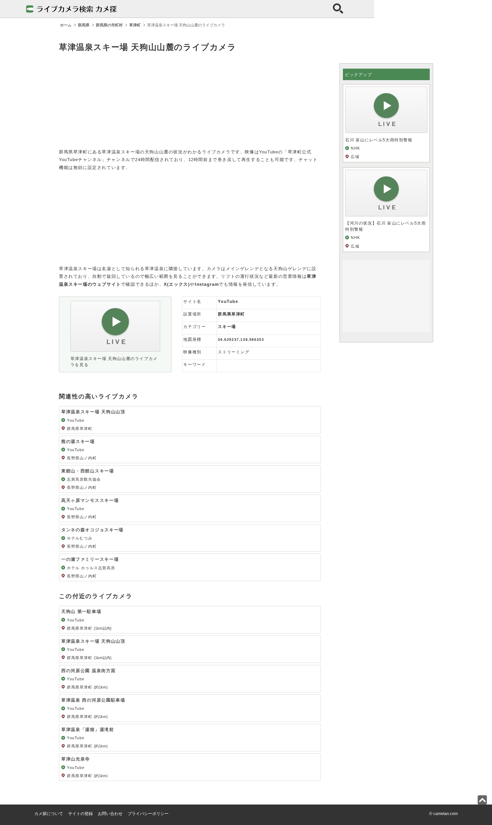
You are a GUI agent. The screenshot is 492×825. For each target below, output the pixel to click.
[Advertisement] (190, 99)
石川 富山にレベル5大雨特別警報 (379, 140)
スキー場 (227, 326)
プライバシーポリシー (148, 813)
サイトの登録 (80, 813)
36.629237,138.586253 (241, 339)
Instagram (207, 284)
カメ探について (48, 813)
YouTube (228, 301)
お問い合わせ (110, 813)
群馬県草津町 (231, 314)
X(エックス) (177, 284)
